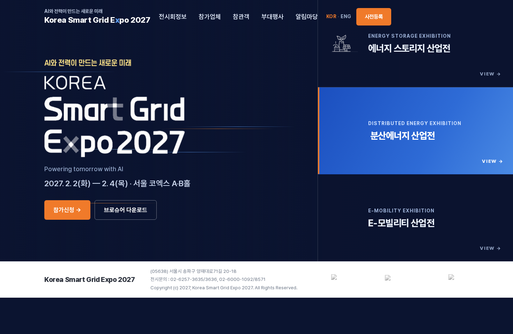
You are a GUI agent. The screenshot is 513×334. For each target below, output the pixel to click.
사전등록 (374, 16)
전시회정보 (173, 16)
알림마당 (307, 16)
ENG (346, 16)
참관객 (241, 16)
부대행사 (272, 16)
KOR (331, 16)
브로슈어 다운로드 (125, 209)
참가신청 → (67, 209)
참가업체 (210, 16)
